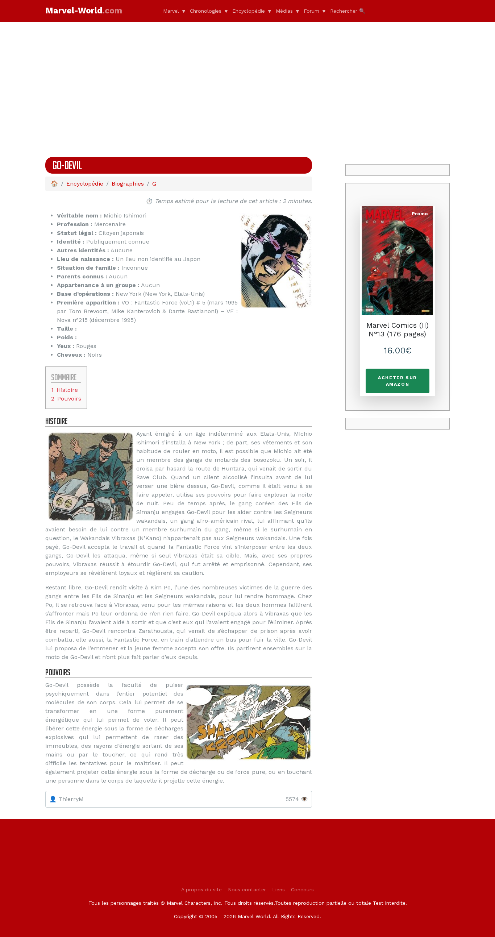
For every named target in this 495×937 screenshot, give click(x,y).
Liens (278, 889)
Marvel (171, 11)
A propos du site (201, 889)
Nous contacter (247, 889)
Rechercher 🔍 (347, 11)
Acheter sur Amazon (397, 381)
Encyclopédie (248, 11)
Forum (311, 11)
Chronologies (205, 11)
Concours (302, 889)
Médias (284, 11)
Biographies (128, 183)
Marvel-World (83, 11)
